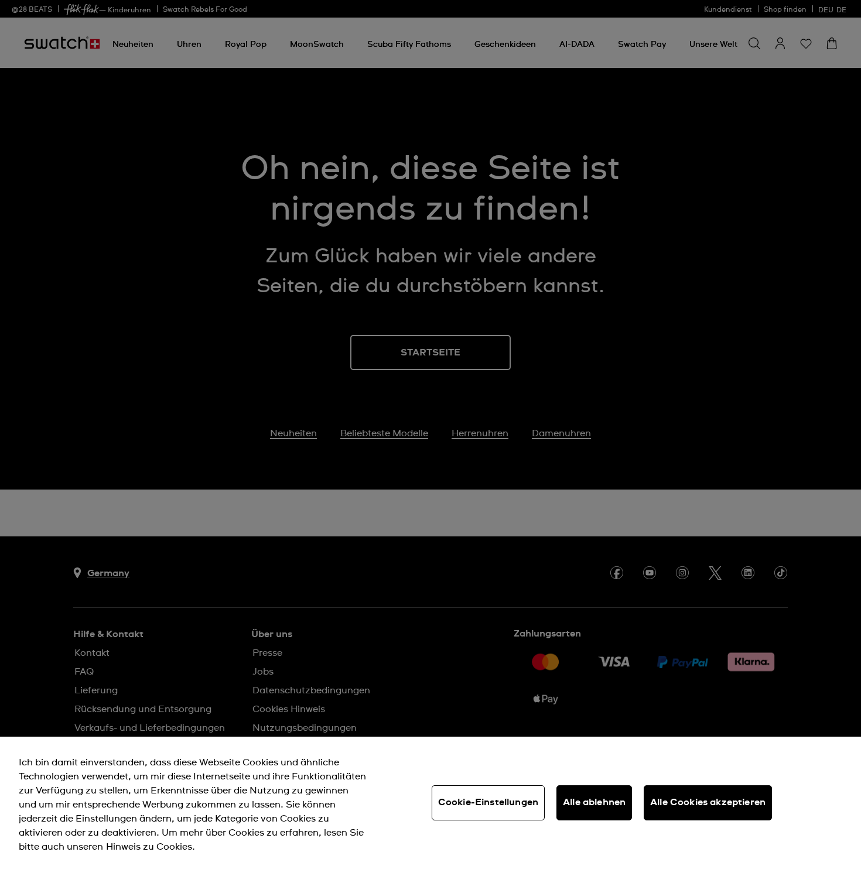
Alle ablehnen (594, 802)
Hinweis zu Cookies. (150, 846)
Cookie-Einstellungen (488, 802)
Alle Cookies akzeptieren (708, 802)
